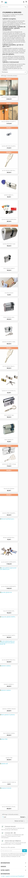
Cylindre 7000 (9, 757)
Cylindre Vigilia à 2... (9, 195)
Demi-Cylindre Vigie (9, 415)
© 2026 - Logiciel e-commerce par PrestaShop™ (12, 876)
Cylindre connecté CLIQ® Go (9, 782)
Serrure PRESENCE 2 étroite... (9, 806)
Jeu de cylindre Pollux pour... (9, 659)
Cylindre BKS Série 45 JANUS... (9, 146)
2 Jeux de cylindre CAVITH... (9, 635)
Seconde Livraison (9, 292)
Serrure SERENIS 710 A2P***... (9, 121)
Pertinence (14, 72)
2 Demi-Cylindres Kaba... (9, 317)
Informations (5, 874)
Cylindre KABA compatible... (9, 513)
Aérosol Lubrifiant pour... (9, 537)
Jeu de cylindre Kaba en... (9, 366)
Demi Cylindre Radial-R (9, 268)
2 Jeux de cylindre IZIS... (9, 611)
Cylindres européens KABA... (9, 341)
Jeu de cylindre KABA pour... (9, 170)
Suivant (23, 817)
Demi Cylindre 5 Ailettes (9, 733)
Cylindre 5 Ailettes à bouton (9, 708)
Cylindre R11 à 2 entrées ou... (9, 390)
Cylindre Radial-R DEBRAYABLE (9, 219)
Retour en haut (20, 821)
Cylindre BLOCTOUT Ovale (9, 244)
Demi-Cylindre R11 (9, 439)
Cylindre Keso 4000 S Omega (9, 464)
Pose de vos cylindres (9, 488)
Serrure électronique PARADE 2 (9, 97)
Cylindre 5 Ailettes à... (9, 684)
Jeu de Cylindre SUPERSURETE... (9, 562)
